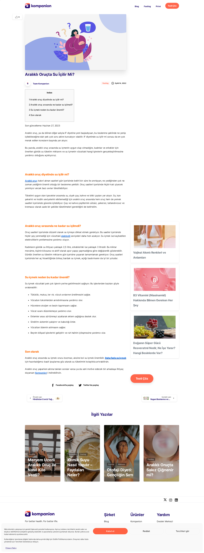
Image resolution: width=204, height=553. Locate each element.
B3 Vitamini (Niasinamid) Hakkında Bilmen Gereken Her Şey (153, 300)
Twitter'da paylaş (91, 385)
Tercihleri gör (182, 531)
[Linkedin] (176, 500)
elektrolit (65, 236)
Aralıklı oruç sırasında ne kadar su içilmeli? (51, 104)
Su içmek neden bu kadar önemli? (46, 110)
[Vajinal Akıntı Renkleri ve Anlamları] (155, 236)
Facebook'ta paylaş (65, 385)
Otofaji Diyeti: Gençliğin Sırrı (120, 472)
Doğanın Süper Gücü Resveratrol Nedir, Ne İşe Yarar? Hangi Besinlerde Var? (154, 348)
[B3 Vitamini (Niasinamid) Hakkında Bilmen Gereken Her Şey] (155, 279)
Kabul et (110, 531)
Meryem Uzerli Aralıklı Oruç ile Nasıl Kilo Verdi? (42, 467)
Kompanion (41, 372)
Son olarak (35, 115)
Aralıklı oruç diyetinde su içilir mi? (46, 99)
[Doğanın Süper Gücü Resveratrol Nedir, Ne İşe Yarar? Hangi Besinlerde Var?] (155, 327)
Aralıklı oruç (31, 180)
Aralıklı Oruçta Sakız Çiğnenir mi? (159, 470)
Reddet (146, 531)
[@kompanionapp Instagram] (170, 500)
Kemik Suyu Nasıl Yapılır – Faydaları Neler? (79, 467)
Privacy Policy (11, 548)
